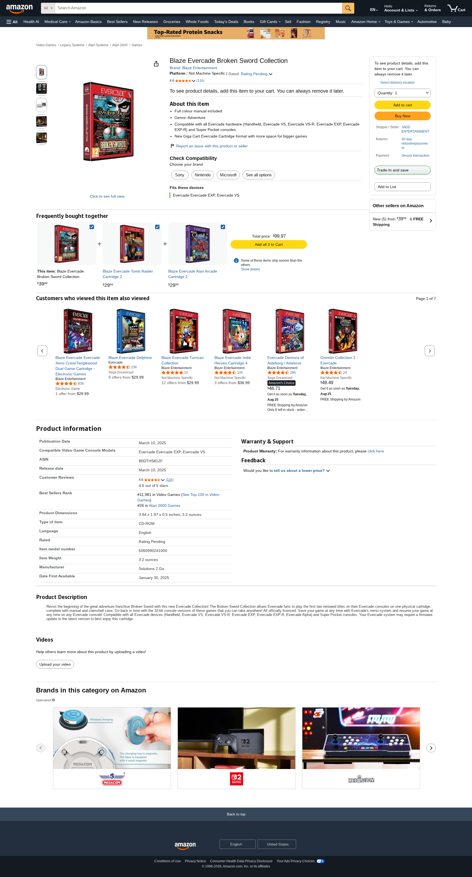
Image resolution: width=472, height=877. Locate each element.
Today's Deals (226, 21)
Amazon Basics (88, 21)
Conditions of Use (167, 861)
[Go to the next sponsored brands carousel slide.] (431, 748)
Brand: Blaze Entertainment (193, 68)
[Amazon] (20, 8)
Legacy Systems (72, 45)
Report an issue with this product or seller (212, 146)
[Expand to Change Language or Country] (377, 10)
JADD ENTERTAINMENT (415, 129)
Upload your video (55, 664)
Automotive (427, 21)
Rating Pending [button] (255, 74)
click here (376, 451)
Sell (288, 21)
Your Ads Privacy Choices (296, 861)
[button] (12, 21)
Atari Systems (98, 45)
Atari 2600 (120, 45)
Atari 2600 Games (164, 505)
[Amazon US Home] (185, 846)
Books (249, 21)
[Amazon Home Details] (379, 21)
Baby (446, 21)
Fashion (304, 21)
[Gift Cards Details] (280, 21)
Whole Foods (197, 21)
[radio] (41, 72)
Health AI (31, 21)
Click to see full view (107, 196)
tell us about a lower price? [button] (300, 470)
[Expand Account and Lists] (417, 10)
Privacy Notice (195, 861)
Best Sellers (117, 21)
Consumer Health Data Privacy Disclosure (241, 861)
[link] (132, 244)
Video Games (46, 45)
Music (341, 21)
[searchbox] (198, 8)
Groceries (171, 21)
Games (137, 45)
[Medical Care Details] (70, 21)
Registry (323, 21)
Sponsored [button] (43, 700)
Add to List (387, 187)
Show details (250, 269)
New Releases (145, 21)
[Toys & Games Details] (412, 21)
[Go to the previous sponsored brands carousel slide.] (40, 748)
